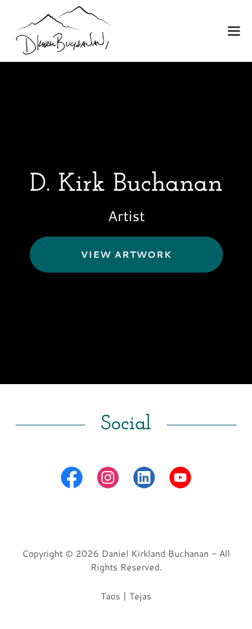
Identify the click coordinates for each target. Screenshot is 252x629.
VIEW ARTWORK (126, 254)
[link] (62, 31)
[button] (234, 31)
